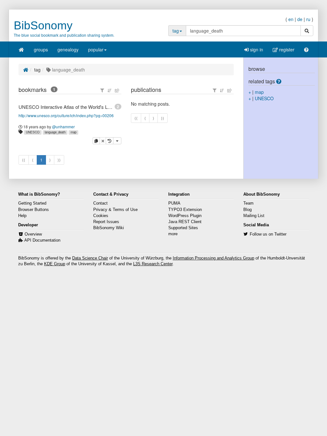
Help (22, 216)
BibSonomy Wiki (108, 228)
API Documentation (42, 240)
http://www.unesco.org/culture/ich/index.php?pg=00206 (66, 115)
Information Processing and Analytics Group (213, 258)
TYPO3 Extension (185, 209)
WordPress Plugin (185, 216)
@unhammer (63, 126)
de (299, 19)
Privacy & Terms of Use (115, 209)
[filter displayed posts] (102, 90)
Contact (100, 203)
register (286, 49)
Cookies (100, 216)
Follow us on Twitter (268, 234)
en (290, 19)
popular (95, 49)
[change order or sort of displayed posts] (109, 90)
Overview (33, 234)
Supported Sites (183, 228)
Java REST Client (185, 222)
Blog (247, 209)
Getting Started (32, 203)
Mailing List (253, 216)
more (173, 234)
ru (308, 19)
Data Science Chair (90, 258)
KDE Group (54, 264)
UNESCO (33, 132)
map (73, 132)
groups (41, 49)
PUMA (174, 203)
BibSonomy (43, 25)
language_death (55, 132)
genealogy (68, 49)
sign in (256, 49)
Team (248, 203)
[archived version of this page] (109, 140)
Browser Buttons (33, 209)
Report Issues (106, 222)
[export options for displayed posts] (117, 90)
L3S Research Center (152, 264)
